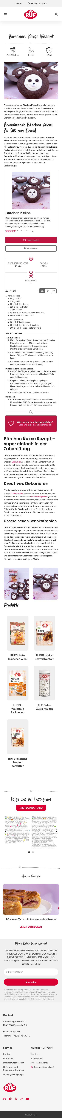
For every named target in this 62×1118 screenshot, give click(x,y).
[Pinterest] (16, 1098)
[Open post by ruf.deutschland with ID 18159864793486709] (44, 832)
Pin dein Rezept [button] (32, 248)
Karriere (35, 1054)
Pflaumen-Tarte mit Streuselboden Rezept (31, 919)
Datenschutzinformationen (42, 999)
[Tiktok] (21, 1098)
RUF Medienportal (39, 1062)
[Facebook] (10, 1098)
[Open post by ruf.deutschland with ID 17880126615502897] (17, 832)
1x (42, 290)
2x (48, 290)
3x (53, 290)
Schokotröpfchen (39, 496)
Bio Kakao (16, 461)
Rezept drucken (32, 240)
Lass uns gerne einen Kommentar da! (35, 425)
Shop (18, 3)
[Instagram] (4, 1098)
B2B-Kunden (37, 1058)
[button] (5, 14)
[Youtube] (27, 1098)
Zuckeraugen (17, 493)
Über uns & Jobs (37, 3)
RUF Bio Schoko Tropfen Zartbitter (17, 762)
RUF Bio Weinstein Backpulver (18, 708)
